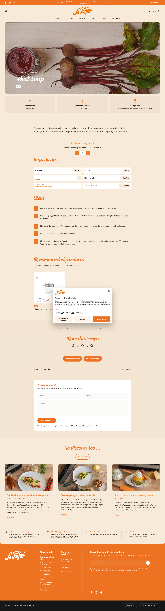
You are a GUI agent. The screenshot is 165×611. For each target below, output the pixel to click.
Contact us (65, 564)
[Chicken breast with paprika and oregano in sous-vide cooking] (29, 477)
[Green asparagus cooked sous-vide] (82, 477)
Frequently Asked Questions (68, 560)
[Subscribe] (148, 563)
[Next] (106, 2)
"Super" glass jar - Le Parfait (46, 309)
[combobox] (155, 2)
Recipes (23, 72)
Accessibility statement (44, 589)
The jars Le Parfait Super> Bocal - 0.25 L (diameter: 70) (83, 148)
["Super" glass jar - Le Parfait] (49, 287)
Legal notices (45, 574)
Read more (10, 517)
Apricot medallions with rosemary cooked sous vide (134, 496)
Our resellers (66, 571)
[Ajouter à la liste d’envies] (37, 278)
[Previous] (59, 2)
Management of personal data (46, 584)
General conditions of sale (48, 558)
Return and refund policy (47, 578)
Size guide (65, 568)
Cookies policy (45, 571)
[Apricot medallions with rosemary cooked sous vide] (136, 477)
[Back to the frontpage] (17, 72)
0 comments (128, 369)
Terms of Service (88, 426)
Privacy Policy (75, 426)
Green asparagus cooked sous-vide (78, 495)
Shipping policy (46, 568)
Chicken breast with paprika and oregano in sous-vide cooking (28, 496)
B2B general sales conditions (46, 563)
